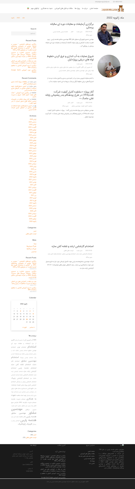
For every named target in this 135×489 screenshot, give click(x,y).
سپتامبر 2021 (32, 187)
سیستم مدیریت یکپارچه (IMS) (27, 402)
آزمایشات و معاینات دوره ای (20, 343)
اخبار (72, 32)
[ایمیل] (19, 2)
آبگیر (82, 67)
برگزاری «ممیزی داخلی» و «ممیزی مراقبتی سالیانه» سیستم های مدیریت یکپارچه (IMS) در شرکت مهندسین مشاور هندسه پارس (23, 55)
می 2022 (33, 169)
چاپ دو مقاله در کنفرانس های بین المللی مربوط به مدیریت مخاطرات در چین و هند (23, 62)
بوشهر (70, 67)
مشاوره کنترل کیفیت (86, 106)
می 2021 (33, 195)
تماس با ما (92, 463)
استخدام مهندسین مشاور (69, 254)
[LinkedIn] (23, 2)
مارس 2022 (32, 172)
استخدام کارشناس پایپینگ (20, 378)
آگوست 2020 (32, 216)
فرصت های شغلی (68, 250)
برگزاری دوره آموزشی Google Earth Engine (23, 71)
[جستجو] (12, 2)
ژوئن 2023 (33, 156)
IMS (34, 340)
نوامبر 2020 (32, 208)
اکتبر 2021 (33, 185)
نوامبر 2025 (32, 124)
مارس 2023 (32, 158)
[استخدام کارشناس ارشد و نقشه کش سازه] (108, 318)
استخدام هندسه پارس (27, 368)
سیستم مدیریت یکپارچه (18, 399)
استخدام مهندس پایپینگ (26, 358)
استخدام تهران (21, 347)
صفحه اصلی (91, 451)
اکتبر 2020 (33, 211)
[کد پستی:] (34, 469)
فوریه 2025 (33, 132)
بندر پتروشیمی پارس (31, 392)
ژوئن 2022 (33, 166)
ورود (35, 243)
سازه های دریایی (64, 67)
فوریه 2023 (33, 161)
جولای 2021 (32, 193)
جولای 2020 (32, 219)
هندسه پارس (64, 32)
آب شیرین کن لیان (19, 340)
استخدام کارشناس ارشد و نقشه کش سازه (73, 246)
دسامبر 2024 (32, 135)
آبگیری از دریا (76, 67)
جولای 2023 (32, 153)
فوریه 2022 (33, 174)
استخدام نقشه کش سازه (54, 254)
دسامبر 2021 (32, 179)
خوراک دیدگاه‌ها (31, 249)
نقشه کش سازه (14, 417)
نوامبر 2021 (32, 182)
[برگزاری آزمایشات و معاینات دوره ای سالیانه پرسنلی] (108, 34)
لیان (86, 70)
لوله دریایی (91, 70)
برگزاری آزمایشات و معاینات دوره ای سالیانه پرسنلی (72, 26)
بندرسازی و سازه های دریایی (19, 388)
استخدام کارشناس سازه (26, 375)
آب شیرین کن (88, 67)
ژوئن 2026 (33, 119)
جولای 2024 (32, 140)
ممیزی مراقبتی (30, 410)
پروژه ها (92, 461)
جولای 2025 (32, 130)
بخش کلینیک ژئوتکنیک (17, 385)
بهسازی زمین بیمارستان (19, 392)
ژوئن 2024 (33, 143)
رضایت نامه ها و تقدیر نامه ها (87, 456)
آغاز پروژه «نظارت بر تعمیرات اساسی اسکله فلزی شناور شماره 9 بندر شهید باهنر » (23, 101)
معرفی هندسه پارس (89, 459)
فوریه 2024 (33, 145)
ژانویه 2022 (32, 177)
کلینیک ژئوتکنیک (25, 424)
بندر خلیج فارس (31, 388)
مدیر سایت (79, 32)
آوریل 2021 (33, 198)
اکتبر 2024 (33, 137)
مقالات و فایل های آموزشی (87, 454)
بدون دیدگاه (89, 35)
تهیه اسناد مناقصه (21, 395)
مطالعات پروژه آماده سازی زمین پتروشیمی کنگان (23, 83)
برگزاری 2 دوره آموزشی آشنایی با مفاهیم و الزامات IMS (23, 66)
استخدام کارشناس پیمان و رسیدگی (26, 382)
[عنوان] (16, 2)
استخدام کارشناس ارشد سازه (84, 254)
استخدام (32, 347)
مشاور (23, 406)
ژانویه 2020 (32, 221)
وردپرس (33, 251)
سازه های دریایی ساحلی (52, 67)
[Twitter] (26, 2)
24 (27, 319)
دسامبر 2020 (32, 206)
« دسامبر (32, 327)
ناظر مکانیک (22, 417)
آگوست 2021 (32, 190)
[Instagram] (30, 2)
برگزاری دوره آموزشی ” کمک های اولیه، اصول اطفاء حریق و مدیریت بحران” (23, 95)
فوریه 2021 (33, 200)
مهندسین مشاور (80, 70)
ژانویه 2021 (32, 203)
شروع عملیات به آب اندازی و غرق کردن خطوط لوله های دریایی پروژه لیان (70, 58)
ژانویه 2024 (32, 148)
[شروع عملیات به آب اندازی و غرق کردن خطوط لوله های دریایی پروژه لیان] (108, 66)
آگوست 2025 (32, 127)
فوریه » (24, 327)
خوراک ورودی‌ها (31, 246)
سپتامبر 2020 (32, 213)
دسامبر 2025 (32, 122)
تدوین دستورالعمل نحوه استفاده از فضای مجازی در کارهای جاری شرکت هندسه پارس (23, 88)
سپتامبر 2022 (32, 164)
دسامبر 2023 (32, 151)
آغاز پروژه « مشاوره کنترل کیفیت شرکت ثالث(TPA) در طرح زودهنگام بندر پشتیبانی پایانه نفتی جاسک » (69, 95)
